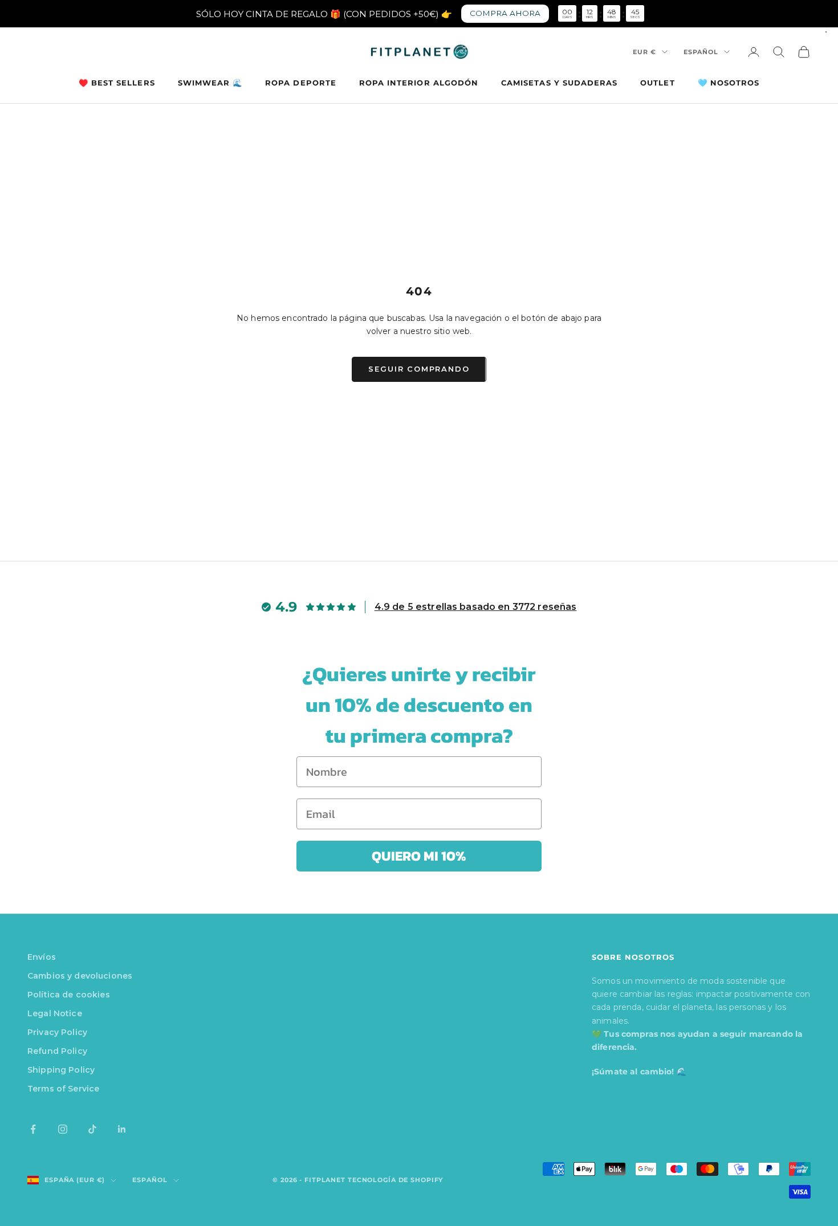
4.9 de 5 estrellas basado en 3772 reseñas (476, 606)
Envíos (41, 957)
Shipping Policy (61, 1070)
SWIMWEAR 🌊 (210, 82)
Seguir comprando (418, 368)
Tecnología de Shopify (395, 1180)
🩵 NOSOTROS (729, 82)
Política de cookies (68, 994)
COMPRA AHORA (505, 13)
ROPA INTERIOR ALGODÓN (418, 82)
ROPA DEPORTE (300, 82)
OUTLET (657, 82)
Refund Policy (57, 1051)
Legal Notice (54, 1013)
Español (701, 52)
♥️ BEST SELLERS (117, 82)
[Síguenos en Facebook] (33, 1129)
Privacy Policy (57, 1032)
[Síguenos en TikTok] (92, 1129)
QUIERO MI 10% (419, 856)
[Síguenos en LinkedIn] (122, 1129)
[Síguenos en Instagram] (62, 1129)
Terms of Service (63, 1089)
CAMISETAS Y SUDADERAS (559, 82)
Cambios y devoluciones (79, 976)
